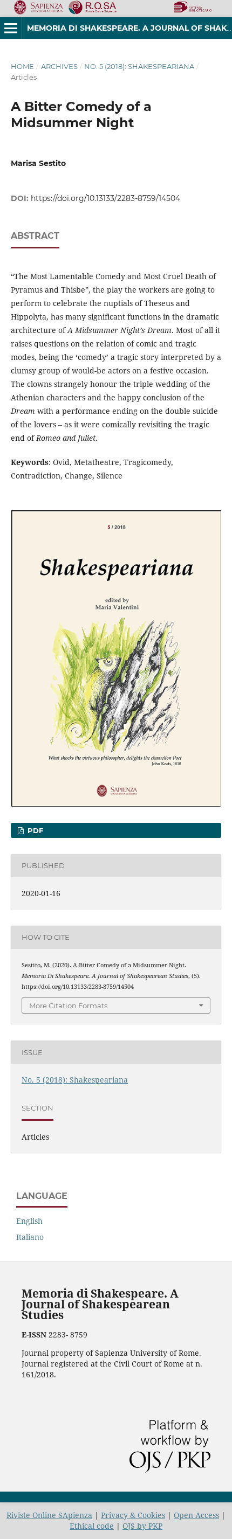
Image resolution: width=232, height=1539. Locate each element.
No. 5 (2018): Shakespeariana (139, 66)
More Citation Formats (68, 1005)
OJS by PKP (142, 1526)
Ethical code (92, 1526)
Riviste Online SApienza (49, 1515)
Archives (59, 66)
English (29, 1221)
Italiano (30, 1237)
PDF (34, 830)
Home (22, 66)
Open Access (196, 1515)
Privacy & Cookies (133, 1515)
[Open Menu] (11, 28)
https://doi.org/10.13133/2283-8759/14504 (105, 198)
